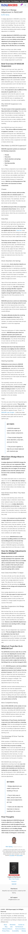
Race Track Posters (14, 879)
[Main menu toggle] (25, 5)
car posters (11, 855)
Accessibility (15, 931)
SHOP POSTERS (14, 875)
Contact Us (21, 924)
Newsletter (13, 924)
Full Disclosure (19, 926)
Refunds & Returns (7, 929)
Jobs (11, 926)
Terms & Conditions (20, 929)
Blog (6, 926)
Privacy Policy (5, 931)
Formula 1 (14, 881)
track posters (20, 855)
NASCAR (14, 884)
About (5, 924)
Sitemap (24, 931)
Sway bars (19, 230)
